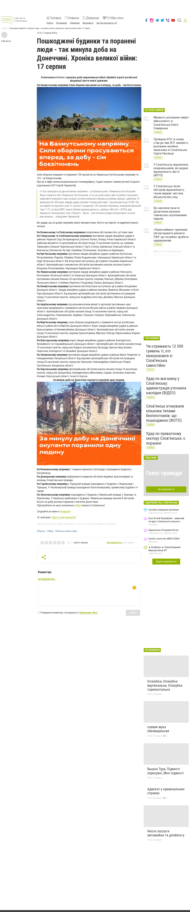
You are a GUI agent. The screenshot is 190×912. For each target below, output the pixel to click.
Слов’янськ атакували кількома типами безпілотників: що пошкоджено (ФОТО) (165, 413)
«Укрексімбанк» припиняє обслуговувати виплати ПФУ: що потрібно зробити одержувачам (171, 235)
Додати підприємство (166, 561)
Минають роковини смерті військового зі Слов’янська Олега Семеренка (171, 123)
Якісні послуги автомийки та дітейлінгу (165, 833)
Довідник (92, 17)
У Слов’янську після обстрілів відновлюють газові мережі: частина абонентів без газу (168, 191)
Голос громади (164, 473)
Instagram (65, 511)
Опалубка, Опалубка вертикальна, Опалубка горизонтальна (164, 685)
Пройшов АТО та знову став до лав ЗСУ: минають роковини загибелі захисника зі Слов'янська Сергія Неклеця (170, 146)
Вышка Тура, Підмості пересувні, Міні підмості (165, 771)
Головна (55, 17)
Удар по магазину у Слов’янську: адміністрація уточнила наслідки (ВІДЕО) (166, 385)
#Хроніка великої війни (66, 531)
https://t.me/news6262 (63, 517)
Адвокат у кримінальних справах (166, 791)
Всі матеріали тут (166, 489)
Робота (50, 23)
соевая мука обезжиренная (158, 729)
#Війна (50, 531)
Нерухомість (88, 23)
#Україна (41, 531)
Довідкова (75, 23)
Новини (73, 17)
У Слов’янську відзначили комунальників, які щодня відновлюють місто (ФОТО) (170, 170)
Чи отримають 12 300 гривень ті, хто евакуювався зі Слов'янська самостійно (164, 356)
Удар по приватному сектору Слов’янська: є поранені (165, 438)
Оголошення (61, 23)
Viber (78, 505)
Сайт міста (6, 41)
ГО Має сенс (115, 17)
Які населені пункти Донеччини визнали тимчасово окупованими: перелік (170, 213)
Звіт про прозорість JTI (106, 23)
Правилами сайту (88, 612)
